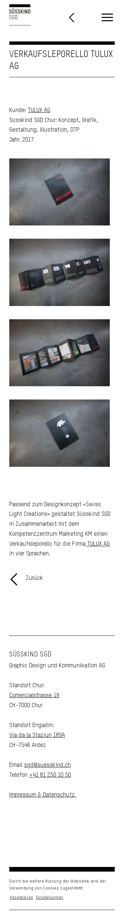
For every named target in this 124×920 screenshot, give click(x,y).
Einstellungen (49, 898)
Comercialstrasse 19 (34, 696)
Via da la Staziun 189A (37, 735)
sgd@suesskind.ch (47, 765)
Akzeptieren (21, 898)
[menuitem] (107, 18)
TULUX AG (39, 110)
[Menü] (107, 18)
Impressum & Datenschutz (42, 795)
